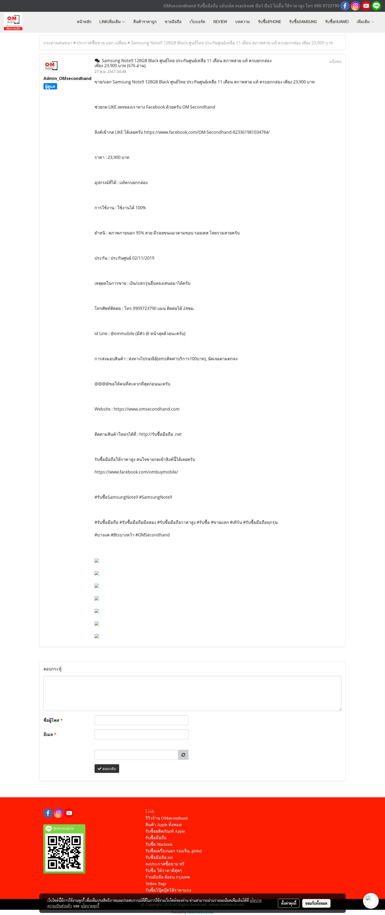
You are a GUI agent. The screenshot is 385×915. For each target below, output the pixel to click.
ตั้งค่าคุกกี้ (288, 903)
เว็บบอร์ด (197, 21)
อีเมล (49, 734)
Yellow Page (155, 883)
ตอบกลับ (108, 768)
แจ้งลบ (335, 61)
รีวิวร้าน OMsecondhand (166, 818)
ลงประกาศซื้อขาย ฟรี (164, 864)
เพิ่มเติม (364, 21)
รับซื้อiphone (269, 21)
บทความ (242, 21)
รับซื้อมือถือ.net (159, 857)
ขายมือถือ (173, 21)
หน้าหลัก (84, 21)
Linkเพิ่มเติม (111, 21)
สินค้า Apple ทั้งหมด (163, 824)
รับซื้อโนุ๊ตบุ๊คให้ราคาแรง (168, 890)
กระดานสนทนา (57, 43)
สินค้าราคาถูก (145, 21)
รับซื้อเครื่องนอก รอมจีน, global (173, 851)
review (220, 21)
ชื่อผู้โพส (53, 720)
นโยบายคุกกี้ (90, 905)
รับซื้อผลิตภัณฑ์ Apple (165, 831)
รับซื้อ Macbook (159, 844)
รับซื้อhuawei (337, 21)
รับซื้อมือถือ (156, 838)
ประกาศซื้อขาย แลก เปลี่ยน (101, 43)
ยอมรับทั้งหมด (316, 903)
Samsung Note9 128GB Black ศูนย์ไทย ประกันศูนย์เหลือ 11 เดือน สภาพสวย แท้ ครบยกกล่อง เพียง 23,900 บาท (232, 43)
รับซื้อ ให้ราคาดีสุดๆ (163, 870)
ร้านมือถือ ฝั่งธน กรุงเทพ (167, 877)
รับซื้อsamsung (303, 21)
